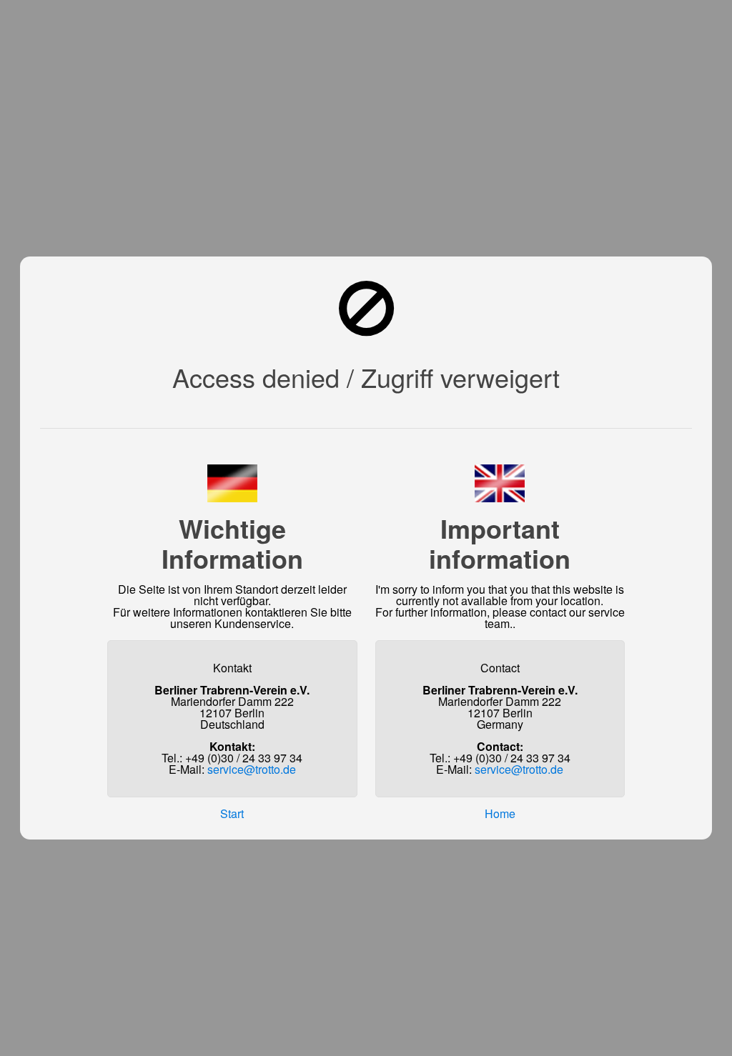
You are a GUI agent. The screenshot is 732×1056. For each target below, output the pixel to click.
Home (500, 813)
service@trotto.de (251, 769)
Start (232, 813)
